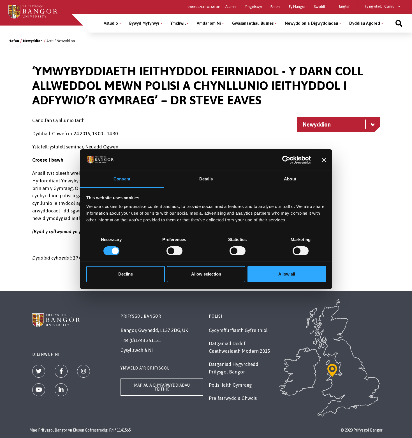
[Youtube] (38, 389)
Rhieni (275, 6)
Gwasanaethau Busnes (253, 23)
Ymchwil (178, 23)
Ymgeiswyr (253, 6)
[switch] (174, 250)
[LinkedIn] (61, 389)
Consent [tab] (122, 178)
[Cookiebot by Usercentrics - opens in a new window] (286, 160)
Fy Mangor (297, 6)
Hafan (13, 41)
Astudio (111, 23)
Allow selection (206, 274)
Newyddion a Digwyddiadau (311, 23)
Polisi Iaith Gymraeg (230, 385)
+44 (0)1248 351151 (141, 340)
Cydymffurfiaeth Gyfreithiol (238, 330)
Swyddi (319, 6)
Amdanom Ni (209, 23)
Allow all (286, 274)
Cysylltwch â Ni (137, 350)
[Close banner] (324, 160)
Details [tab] (206, 178)
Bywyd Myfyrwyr (144, 23)
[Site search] (399, 23)
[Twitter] (38, 371)
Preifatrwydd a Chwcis (233, 398)
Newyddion (33, 41)
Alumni (231, 6)
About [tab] (290, 178)
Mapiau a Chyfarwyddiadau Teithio (162, 387)
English (345, 6)
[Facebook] (61, 371)
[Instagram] (83, 371)
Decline (125, 274)
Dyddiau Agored (364, 23)
